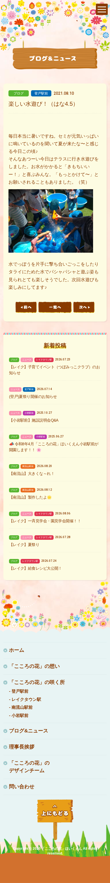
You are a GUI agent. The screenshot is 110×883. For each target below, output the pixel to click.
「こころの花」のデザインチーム (29, 766)
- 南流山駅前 (21, 707)
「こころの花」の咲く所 (37, 682)
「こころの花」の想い (34, 666)
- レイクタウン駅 (25, 699)
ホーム (16, 650)
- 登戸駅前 (18, 691)
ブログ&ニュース (28, 731)
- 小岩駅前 (18, 715)
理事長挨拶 (21, 747)
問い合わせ (21, 786)
